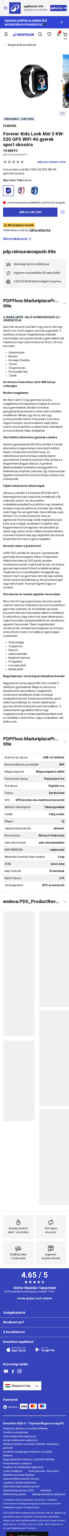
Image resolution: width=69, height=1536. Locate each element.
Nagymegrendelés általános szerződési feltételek (28, 1459)
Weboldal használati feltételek (18, 1475)
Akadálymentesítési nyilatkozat (48, 1494)
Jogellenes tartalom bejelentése (19, 1482)
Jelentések (45, 1490)
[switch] (62, 212)
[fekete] (8, 190)
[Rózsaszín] (21, 190)
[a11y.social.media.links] (6, 1371)
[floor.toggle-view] (64, 303)
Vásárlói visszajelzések (15, 1432)
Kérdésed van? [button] (13, 1322)
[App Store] (18, 1349)
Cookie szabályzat (12, 1471)
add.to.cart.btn (30, 212)
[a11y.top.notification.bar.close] (62, 22)
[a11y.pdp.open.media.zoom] (34, 81)
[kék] (34, 190)
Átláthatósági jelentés (14, 1494)
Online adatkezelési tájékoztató (19, 1436)
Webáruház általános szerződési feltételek (25, 1428)
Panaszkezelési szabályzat (17, 1463)
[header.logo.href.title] (23, 34)
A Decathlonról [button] (14, 1332)
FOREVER (9, 126)
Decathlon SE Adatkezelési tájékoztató (23, 1467)
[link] (34, 1298)
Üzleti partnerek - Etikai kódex (44, 1471)
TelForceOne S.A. (40, 230)
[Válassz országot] (22, 1385)
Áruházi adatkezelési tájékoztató (20, 1440)
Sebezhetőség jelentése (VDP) (18, 1490)
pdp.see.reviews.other (51, 161)
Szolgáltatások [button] (14, 1312)
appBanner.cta (58, 8)
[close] (5, 8)
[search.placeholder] (40, 34)
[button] (62, 81)
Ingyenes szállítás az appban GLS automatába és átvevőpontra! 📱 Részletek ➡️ (26, 24)
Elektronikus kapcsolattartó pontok (21, 1486)
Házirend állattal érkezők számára (21, 1478)
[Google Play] (47, 1349)
